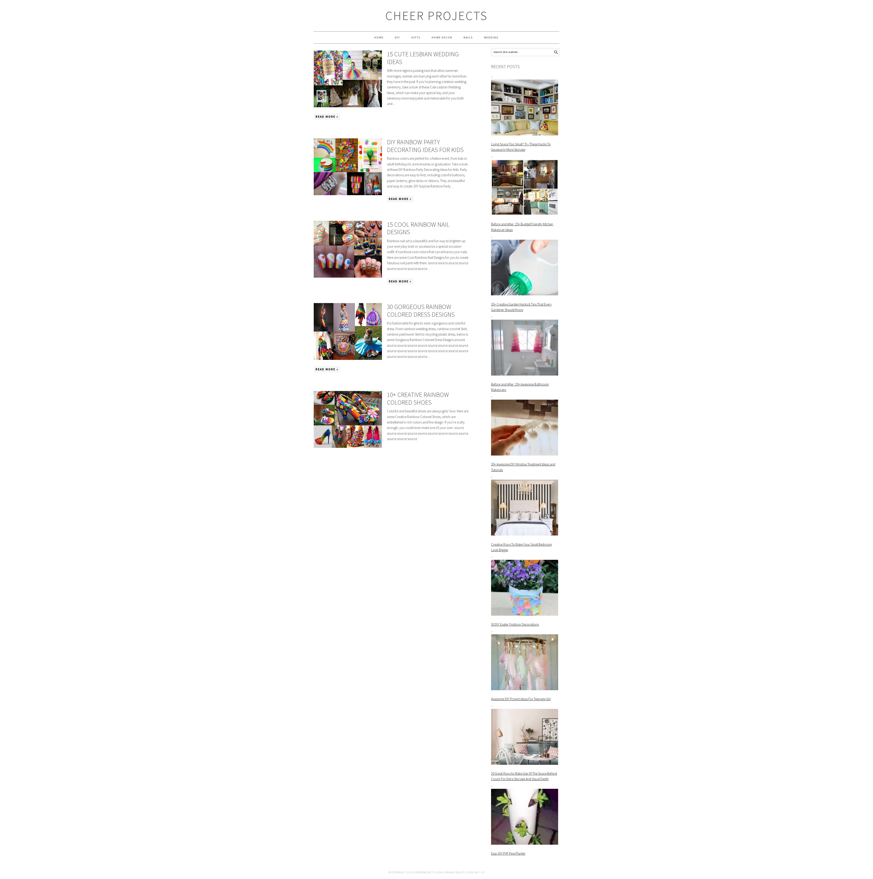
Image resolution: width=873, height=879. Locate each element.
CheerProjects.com (428, 872)
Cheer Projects (436, 15)
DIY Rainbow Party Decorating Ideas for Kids (425, 146)
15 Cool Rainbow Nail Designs (418, 228)
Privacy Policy (455, 872)
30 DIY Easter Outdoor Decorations (515, 624)
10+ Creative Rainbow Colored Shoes (418, 398)
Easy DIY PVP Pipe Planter (508, 853)
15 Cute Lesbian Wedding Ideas (423, 58)
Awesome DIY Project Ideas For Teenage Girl (521, 699)
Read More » (327, 117)
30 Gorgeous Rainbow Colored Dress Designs (421, 311)
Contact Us (476, 872)
